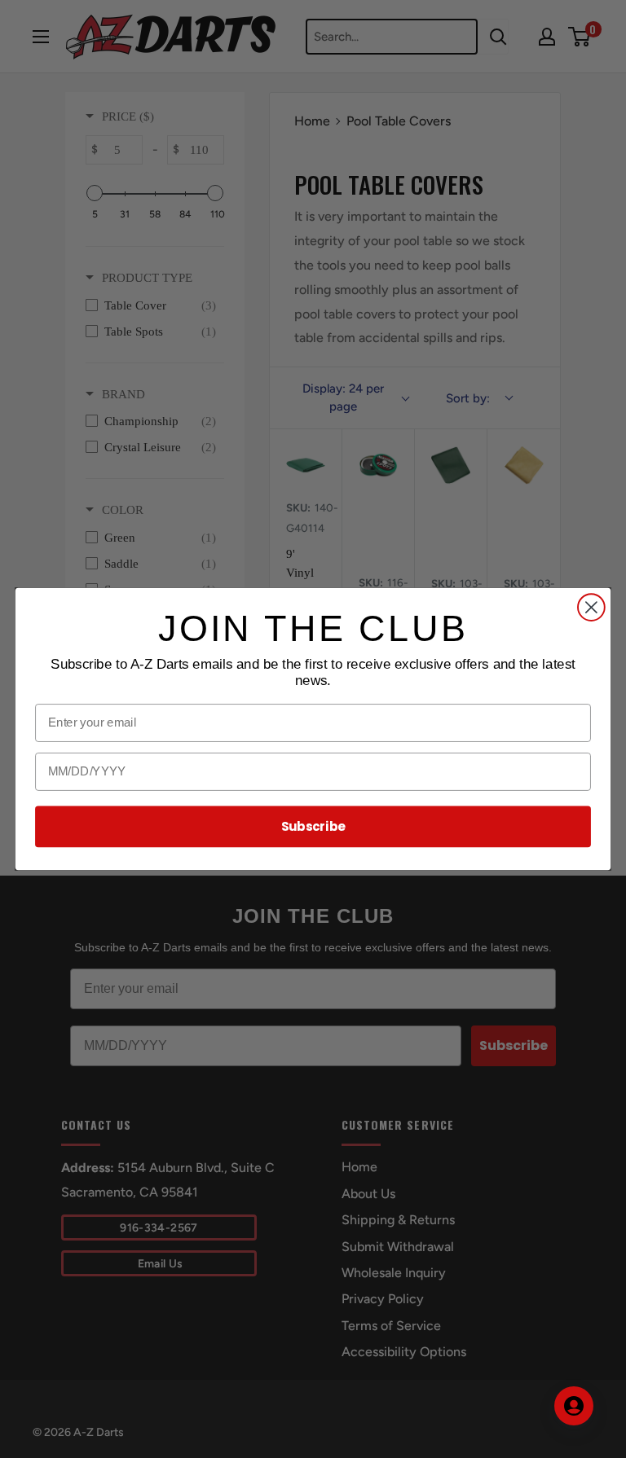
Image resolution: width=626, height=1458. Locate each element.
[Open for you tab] (573, 1405)
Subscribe (313, 827)
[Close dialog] (591, 607)
